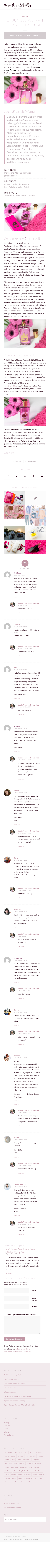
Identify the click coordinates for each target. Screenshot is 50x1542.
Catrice (7, 1456)
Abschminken (9, 1452)
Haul (15, 1463)
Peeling (13, 1474)
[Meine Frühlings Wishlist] (14, 512)
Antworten (17, 597)
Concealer (20, 1456)
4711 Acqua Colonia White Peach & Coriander (18, 1396)
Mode (15, 1471)
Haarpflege (36, 1459)
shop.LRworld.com (11, 386)
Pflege (20, 1474)
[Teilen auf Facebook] (8, 476)
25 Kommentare (31, 461)
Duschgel (40, 1456)
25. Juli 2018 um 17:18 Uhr (13, 1254)
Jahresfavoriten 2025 (10, 1392)
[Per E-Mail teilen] (42, 476)
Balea (25, 1452)
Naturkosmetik (31, 1471)
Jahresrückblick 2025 (10, 1388)
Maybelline (8, 1471)
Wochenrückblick (26, 1482)
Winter (17, 1482)
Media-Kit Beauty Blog (11, 1503)
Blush (31, 1452)
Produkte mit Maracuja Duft (12, 1375)
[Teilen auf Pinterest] (33, 476)
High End (21, 1463)
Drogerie (32, 1456)
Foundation (26, 1459)
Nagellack (22, 1471)
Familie (19, 1459)
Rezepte (41, 1474)
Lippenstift (23, 1467)
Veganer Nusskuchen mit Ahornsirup (14, 1401)
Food (6, 1429)
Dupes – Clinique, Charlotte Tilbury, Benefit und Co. (19, 1405)
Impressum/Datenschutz (12, 1507)
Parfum (7, 1474)
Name (34, 1290)
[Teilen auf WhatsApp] (25, 476)
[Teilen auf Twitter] (16, 476)
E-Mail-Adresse (35, 1299)
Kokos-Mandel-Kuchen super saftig (14, 1383)
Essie (13, 1459)
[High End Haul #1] (35, 547)
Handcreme (8, 1463)
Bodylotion (38, 1452)
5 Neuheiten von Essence (11, 1379)
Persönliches (9, 1435)
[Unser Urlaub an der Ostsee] (14, 533)
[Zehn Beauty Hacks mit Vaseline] (35, 533)
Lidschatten (14, 1467)
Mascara (36, 1467)
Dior (27, 1456)
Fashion (7, 1425)
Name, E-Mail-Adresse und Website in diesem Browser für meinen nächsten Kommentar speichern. (21, 1316)
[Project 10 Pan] (14, 498)
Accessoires (18, 1452)
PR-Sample (27, 1474)
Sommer (7, 1478)
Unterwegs (38, 1478)
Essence (7, 1459)
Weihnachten (9, 1482)
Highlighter (30, 1463)
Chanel (13, 1456)
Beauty (25, 17)
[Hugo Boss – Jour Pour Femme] (14, 547)
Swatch (14, 1478)
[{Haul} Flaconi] (35, 498)
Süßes (20, 1478)
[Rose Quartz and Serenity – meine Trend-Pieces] (35, 515)
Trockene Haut (28, 1478)
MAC (30, 1467)
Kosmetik (38, 1463)
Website (34, 1306)
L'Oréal (7, 1467)
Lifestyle (7, 1432)
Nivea (40, 1471)
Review (35, 1474)
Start (5, 1499)
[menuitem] (5, 1539)
